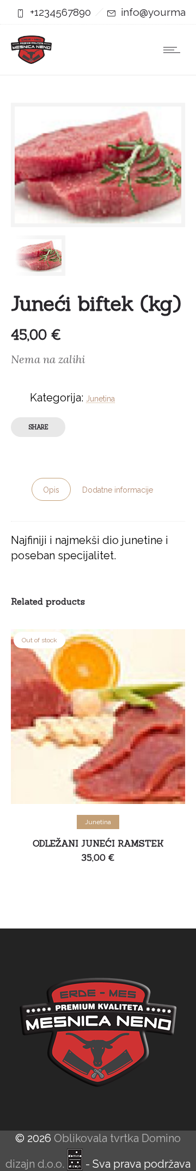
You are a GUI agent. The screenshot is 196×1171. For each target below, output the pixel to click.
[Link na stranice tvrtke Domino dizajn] (76, 1163)
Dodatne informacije (117, 490)
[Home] (31, 60)
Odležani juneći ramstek (98, 843)
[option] (51, 255)
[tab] (51, 489)
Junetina (100, 398)
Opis (51, 490)
